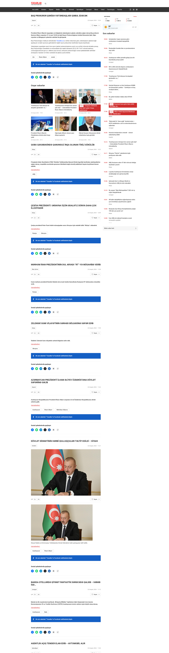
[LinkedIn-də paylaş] (49, 77)
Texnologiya (110, 9)
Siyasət (51, 9)
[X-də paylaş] (45, 77)
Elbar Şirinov (35, 269)
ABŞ (33, 174)
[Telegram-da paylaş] (40, 77)
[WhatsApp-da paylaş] (36, 77)
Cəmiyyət (89, 9)
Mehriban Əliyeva (62, 410)
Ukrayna (43, 233)
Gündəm (43, 9)
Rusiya (34, 233)
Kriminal (71, 9)
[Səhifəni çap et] (53, 77)
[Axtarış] (45, 3)
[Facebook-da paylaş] (32, 77)
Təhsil (102, 9)
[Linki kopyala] (57, 77)
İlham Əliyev (43, 57)
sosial (53, 57)
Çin (33, 57)
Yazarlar (119, 9)
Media (58, 9)
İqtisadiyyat (80, 9)
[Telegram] (133, 9)
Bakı (45, 612)
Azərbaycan (36, 410)
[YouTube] (136, 9)
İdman (96, 9)
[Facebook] (130, 9)
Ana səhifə (35, 9)
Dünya (64, 9)
